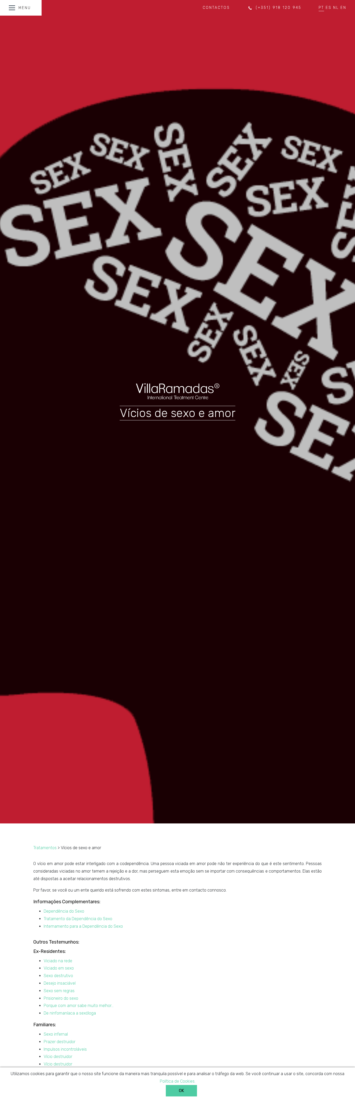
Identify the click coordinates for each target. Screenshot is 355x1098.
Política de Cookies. (177, 1081)
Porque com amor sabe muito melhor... (79, 1005)
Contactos (216, 7)
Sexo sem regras (59, 990)
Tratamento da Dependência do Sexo (78, 918)
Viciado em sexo (59, 968)
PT (321, 7)
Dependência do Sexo (64, 911)
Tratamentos (45, 847)
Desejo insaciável (60, 983)
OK (181, 1090)
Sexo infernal (56, 1034)
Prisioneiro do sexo (61, 998)
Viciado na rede (58, 960)
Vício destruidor (58, 1056)
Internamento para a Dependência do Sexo (83, 926)
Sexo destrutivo (58, 975)
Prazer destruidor (59, 1041)
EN (343, 7)
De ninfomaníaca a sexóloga (70, 1013)
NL (336, 7)
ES (329, 7)
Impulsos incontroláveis (65, 1049)
